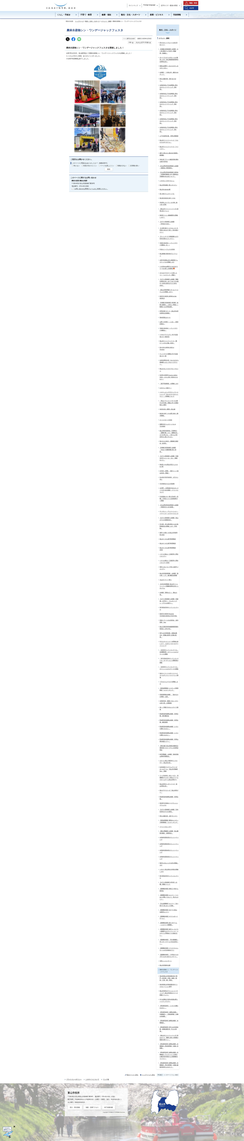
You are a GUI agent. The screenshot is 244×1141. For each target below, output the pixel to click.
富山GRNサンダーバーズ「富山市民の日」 (168, 785)
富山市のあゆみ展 (165, 189)
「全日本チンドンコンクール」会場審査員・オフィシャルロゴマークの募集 (169, 652)
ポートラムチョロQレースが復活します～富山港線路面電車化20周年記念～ (169, 59)
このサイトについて (92, 1079)
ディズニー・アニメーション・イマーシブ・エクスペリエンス (169, 512)
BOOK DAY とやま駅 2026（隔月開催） (169, 414)
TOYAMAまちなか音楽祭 (167, 483)
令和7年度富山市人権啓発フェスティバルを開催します (169, 261)
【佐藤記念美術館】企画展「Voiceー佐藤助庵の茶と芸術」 (168, 449)
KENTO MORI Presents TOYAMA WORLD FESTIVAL (168, 615)
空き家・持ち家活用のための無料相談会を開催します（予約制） (169, 526)
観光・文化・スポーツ (130, 15)
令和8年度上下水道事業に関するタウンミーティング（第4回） (169, 104)
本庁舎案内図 (108, 1107)
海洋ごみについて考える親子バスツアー (169, 568)
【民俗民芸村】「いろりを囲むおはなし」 (169, 1007)
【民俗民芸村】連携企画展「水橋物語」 (169, 1021)
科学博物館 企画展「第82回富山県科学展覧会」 (169, 755)
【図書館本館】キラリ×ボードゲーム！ (169, 917)
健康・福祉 (106, 15)
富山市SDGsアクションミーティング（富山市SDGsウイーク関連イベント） (169, 993)
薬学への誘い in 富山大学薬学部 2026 (168, 533)
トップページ (79, 21)
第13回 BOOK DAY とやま (167, 198)
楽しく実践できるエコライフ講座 (169, 708)
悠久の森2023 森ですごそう (168, 816)
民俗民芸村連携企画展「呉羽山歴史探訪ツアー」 (169, 740)
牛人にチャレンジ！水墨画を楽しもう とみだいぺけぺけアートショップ (169, 643)
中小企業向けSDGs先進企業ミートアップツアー (169, 1000)
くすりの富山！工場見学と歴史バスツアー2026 (169, 561)
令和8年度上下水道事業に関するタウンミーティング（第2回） (169, 112)
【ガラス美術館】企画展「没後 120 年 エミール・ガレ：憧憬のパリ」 (169, 458)
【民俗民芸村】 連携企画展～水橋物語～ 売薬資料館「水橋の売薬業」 (169, 1014)
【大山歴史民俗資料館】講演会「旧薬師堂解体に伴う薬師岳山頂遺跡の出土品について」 (169, 174)
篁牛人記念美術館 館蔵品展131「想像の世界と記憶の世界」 (168, 635)
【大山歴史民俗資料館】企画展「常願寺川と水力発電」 (169, 506)
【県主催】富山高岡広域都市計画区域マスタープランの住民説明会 (169, 748)
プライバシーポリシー (74, 1079)
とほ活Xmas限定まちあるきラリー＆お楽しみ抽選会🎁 (169, 267)
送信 (108, 169)
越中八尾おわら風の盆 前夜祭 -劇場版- (169, 154)
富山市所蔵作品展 (165, 965)
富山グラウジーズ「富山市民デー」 (169, 791)
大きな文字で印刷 (142, 42)
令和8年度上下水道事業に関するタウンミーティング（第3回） (169, 121)
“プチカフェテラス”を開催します (169, 683)
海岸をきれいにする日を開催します (169, 864)
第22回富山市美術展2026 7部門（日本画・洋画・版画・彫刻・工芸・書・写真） (168, 978)
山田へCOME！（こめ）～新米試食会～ (169, 323)
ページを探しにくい (107, 165)
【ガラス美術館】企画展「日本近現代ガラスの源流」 (169, 810)
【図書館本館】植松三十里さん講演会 (169, 890)
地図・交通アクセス (92, 1107)
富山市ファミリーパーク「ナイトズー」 (169, 148)
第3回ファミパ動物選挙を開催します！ (169, 216)
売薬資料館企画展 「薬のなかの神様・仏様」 (169, 695)
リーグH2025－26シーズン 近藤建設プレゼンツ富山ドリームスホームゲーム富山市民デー (169, 777)
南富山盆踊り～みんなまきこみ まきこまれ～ (169, 67)
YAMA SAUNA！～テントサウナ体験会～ (168, 329)
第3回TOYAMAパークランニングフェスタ (169, 804)
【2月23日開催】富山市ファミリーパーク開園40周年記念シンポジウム (169, 586)
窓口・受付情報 (75, 1107)
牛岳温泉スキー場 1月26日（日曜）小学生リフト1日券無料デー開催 (169, 498)
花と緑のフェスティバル (167, 194)
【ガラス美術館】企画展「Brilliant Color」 (167, 223)
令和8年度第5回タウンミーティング (169, 858)
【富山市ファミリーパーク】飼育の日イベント (169, 210)
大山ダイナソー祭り (166, 580)
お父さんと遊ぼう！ (166, 388)
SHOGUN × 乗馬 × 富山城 (167, 409)
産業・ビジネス (156, 15)
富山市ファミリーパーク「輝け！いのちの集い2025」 (168, 342)
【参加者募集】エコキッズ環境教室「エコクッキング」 (169, 689)
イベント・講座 (106, 21)
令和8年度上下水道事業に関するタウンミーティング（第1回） (169, 129)
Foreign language (149, 5)
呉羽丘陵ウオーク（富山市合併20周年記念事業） (169, 312)
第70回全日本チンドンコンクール (169, 608)
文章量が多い (134, 165)
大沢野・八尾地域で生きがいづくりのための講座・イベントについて (169, 490)
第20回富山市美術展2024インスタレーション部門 (169, 985)
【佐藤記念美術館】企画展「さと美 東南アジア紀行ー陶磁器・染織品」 (169, 51)
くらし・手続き (64, 15)
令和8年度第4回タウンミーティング (169, 851)
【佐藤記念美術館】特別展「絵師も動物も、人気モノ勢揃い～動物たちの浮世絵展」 (169, 304)
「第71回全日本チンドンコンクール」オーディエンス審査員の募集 (169, 660)
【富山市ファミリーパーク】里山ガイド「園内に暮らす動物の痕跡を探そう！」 (169, 1037)
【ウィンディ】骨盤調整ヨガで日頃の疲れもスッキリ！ (169, 237)
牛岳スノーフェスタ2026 (167, 249)
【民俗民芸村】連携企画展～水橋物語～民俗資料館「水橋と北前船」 (169, 1046)
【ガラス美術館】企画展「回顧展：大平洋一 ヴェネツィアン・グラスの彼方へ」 (169, 601)
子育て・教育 (86, 15)
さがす (191, 8)
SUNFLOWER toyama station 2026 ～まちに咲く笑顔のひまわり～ (169, 377)
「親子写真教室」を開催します (169, 383)
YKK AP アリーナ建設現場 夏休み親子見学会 (169, 160)
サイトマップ (133, 5)
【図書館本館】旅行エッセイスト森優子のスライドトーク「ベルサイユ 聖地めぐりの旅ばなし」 (169, 932)
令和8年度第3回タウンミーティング (169, 845)
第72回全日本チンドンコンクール (169, 877)
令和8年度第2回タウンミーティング (169, 838)
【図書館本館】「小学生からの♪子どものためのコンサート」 (169, 955)
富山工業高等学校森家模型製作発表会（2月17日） (169, 628)
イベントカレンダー (166, 827)
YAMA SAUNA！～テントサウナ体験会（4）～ (168, 244)
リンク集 (106, 1079)
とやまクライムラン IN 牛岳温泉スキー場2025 (169, 335)
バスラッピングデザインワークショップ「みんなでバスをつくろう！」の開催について (169, 394)
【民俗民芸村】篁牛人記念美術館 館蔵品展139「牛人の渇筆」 (169, 1029)
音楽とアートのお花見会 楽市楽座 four (169, 621)
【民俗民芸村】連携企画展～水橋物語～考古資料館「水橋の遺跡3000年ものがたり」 (169, 1065)
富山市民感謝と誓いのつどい (168, 185)
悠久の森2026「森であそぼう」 (168, 80)
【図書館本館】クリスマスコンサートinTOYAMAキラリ (169, 949)
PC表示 (160, 1075)
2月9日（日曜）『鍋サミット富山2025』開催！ (169, 472)
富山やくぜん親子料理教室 (168, 539)
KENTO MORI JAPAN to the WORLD (168, 297)
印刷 (130, 42)
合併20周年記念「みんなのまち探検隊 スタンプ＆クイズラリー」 (169, 362)
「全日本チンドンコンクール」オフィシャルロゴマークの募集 (169, 668)
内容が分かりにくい (90, 165)
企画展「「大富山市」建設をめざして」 (169, 73)
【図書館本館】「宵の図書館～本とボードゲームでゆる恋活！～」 (169, 941)
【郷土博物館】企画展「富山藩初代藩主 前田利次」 (169, 832)
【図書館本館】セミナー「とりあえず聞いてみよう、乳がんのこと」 (169, 897)
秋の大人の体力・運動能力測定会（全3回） (169, 442)
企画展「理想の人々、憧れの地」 (168, 593)
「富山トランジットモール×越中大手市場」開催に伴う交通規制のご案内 (169, 403)
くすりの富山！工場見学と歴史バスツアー (169, 555)
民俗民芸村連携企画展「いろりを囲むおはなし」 (169, 727)
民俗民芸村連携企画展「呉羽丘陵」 (169, 798)
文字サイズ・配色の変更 (169, 5)
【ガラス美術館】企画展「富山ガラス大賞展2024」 (169, 519)
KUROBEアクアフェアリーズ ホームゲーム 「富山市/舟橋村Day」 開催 (169, 769)
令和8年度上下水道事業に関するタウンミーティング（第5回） (169, 87)
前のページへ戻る (132, 1075)
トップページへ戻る (148, 1075)
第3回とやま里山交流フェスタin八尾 (169, 465)
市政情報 (177, 15)
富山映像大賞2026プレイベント (168, 255)
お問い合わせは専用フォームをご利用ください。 (91, 189)
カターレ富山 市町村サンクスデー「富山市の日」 (168, 762)
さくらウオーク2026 (166, 420)
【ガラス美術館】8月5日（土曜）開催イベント (168, 883)
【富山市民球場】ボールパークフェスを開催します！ (169, 291)
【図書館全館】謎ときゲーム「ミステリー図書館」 (168, 924)
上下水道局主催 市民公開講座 (169, 136)
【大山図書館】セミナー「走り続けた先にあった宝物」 (169, 904)
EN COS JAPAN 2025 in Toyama (167, 348)
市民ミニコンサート (166, 961)
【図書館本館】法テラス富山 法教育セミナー (168, 911)
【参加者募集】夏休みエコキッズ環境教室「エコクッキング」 (169, 821)
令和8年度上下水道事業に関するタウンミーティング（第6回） (169, 95)
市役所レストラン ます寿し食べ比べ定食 (168, 203)
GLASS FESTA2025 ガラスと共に (169, 478)
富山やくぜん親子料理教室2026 (168, 549)
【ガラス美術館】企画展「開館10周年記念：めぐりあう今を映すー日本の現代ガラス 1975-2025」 (169, 282)
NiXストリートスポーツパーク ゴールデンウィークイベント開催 (169, 675)
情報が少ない (122, 165)
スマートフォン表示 (171, 1075)
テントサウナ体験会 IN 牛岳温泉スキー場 (169, 355)
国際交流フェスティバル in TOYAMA (168, 425)
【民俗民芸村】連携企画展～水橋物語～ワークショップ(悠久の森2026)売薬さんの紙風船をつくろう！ (169, 1055)
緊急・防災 (193, 3)
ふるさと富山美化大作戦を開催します (169, 870)
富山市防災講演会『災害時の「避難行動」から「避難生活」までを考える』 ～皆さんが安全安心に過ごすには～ (169, 434)
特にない (77, 165)
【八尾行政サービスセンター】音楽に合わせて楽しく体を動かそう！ (169, 230)
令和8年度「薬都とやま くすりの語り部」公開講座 (169, 702)
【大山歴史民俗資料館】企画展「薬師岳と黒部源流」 (169, 167)
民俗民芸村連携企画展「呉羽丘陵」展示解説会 (169, 715)
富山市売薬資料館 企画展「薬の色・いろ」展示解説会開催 (169, 574)
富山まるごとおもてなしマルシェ (169, 370)
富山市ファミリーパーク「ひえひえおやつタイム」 (169, 141)
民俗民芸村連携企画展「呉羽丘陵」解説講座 (169, 721)
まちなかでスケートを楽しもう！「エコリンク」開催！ (168, 274)
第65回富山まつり (165, 317)
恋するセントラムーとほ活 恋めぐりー (168, 44)
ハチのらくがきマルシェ (167, 181)
